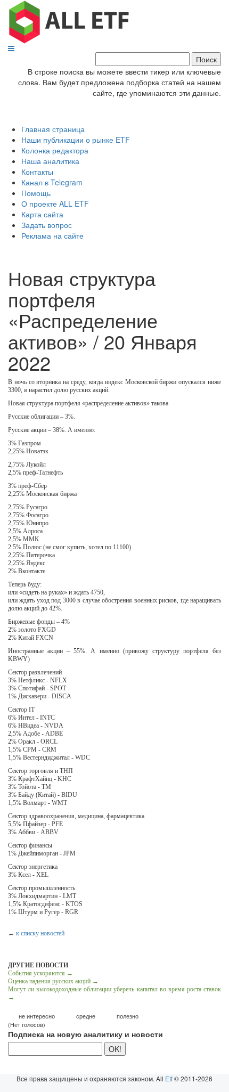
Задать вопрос (46, 224)
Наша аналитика (50, 161)
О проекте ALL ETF (55, 203)
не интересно (37, 1016)
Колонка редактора (54, 150)
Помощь (36, 193)
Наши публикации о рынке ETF (75, 139)
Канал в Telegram (52, 182)
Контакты (37, 171)
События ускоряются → (40, 973)
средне (85, 1016)
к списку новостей (40, 933)
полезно (127, 1016)
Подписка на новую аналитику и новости (85, 1034)
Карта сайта (42, 214)
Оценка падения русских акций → (53, 981)
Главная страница (53, 129)
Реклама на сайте (52, 235)
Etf (169, 1078)
